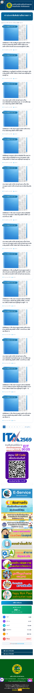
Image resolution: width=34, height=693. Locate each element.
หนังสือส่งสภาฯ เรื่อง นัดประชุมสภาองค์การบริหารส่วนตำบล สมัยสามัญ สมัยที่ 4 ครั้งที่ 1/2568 (16, 129)
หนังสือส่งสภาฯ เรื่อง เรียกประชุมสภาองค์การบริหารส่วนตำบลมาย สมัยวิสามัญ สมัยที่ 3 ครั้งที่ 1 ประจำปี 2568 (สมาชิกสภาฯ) (17, 415)
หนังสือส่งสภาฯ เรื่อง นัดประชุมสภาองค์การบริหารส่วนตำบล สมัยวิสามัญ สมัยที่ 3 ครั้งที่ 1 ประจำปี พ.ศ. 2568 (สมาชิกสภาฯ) (16, 329)
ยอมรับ (20, 690)
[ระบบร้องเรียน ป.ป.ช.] (2, 680)
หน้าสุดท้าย (27, 427)
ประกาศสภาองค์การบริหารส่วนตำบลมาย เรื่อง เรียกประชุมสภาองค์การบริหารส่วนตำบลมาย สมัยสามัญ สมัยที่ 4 (17, 186)
